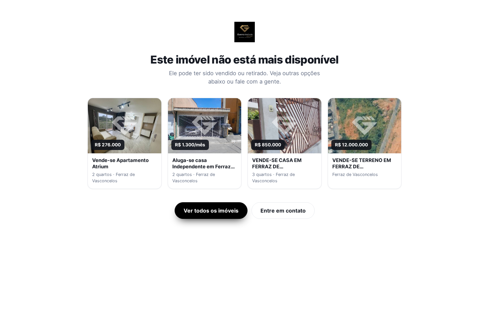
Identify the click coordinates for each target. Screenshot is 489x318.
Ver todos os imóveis (211, 210)
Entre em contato (283, 210)
